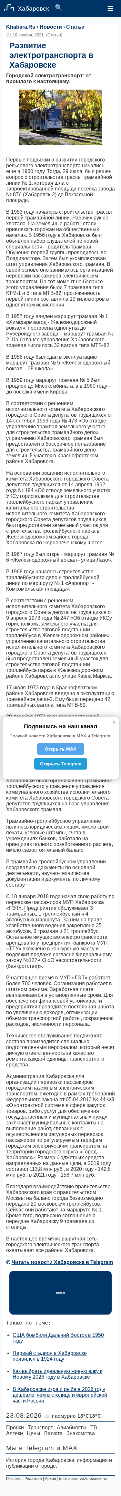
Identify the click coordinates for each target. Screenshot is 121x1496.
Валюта (53, 1433)
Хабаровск (33, 8)
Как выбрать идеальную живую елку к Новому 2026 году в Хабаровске (57, 1374)
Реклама (14, 1478)
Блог (63, 1478)
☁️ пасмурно (72, 1416)
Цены (33, 1433)
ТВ (93, 1427)
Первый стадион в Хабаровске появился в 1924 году (50, 1356)
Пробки (15, 1427)
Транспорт (40, 1427)
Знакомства (80, 1433)
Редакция (33, 1478)
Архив (50, 1478)
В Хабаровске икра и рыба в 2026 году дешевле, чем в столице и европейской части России (60, 1395)
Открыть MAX (60, 749)
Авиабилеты (71, 1427)
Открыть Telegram (60, 763)
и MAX (66, 1448)
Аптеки (14, 1433)
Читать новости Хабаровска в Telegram (62, 1262)
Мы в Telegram (30, 1448)
